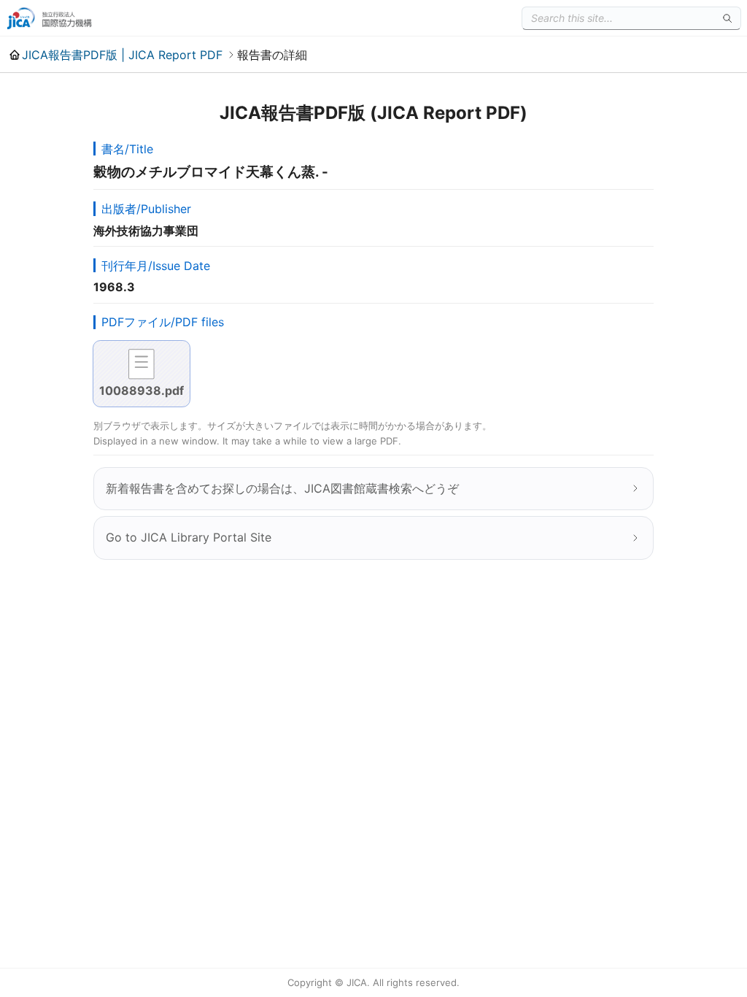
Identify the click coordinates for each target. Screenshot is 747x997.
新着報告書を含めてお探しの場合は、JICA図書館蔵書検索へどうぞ (282, 488)
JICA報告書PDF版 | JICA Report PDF (122, 54)
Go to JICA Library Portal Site (188, 537)
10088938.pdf (141, 390)
